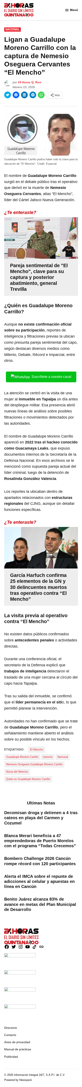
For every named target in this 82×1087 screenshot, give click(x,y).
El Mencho (36, 749)
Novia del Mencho (17, 771)
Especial (51, 163)
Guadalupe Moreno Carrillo (22, 757)
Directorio (10, 1027)
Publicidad (11, 1056)
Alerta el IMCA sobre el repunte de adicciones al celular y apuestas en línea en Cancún (39, 881)
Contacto (10, 1035)
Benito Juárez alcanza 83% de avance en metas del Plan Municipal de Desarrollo (40, 904)
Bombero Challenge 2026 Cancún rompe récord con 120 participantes (40, 861)
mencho (48, 757)
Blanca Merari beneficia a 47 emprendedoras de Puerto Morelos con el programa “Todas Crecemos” (40, 840)
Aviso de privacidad (17, 1042)
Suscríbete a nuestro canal (51, 376)
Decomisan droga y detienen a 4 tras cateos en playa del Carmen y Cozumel (41, 817)
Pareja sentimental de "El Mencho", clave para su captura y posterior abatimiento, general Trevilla (39, 277)
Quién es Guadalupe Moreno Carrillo (28, 779)
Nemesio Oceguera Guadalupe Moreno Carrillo (34, 764)
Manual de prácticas (17, 1049)
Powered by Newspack (18, 1080)
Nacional (12, 29)
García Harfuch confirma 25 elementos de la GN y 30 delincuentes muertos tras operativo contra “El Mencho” (38, 587)
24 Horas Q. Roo (29, 82)
